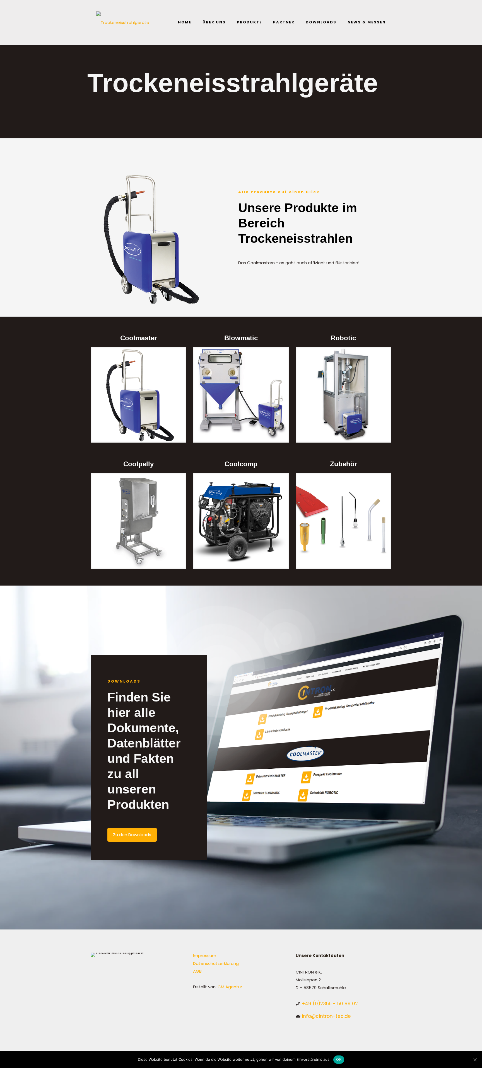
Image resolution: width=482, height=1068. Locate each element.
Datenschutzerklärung (216, 963)
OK (338, 1059)
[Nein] (475, 1059)
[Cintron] (122, 22)
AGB (197, 971)
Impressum (204, 955)
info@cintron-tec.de (326, 1016)
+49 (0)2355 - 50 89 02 (330, 1003)
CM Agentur (230, 987)
